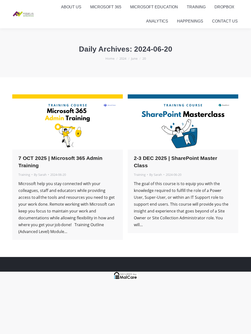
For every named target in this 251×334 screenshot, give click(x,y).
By (40, 174)
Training (24, 174)
